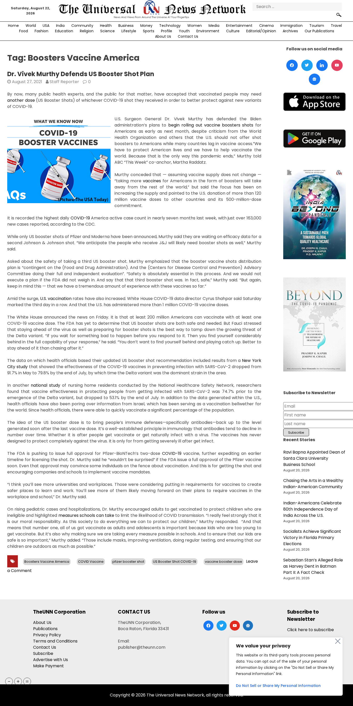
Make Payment (48, 666)
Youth (184, 31)
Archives (290, 31)
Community (82, 25)
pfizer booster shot (128, 561)
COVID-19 (80, 218)
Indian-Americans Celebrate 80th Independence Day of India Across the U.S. (312, 509)
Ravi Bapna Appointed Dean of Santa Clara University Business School (314, 458)
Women (194, 25)
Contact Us (188, 36)
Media (214, 25)
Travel (336, 25)
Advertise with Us (50, 660)
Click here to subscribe (310, 630)
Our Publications (319, 31)
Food (23, 31)
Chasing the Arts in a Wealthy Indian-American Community (313, 484)
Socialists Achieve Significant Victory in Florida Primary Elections (312, 537)
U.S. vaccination (56, 299)
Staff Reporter (64, 82)
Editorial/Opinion (261, 31)
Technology (170, 25)
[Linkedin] (321, 65)
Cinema (266, 25)
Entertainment (239, 25)
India (60, 25)
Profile (166, 31)
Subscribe (43, 653)
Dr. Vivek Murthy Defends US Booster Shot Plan (80, 74)
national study (45, 385)
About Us (163, 36)
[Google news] (314, 79)
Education (64, 31)
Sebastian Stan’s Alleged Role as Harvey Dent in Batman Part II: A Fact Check (313, 566)
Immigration (291, 25)
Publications (45, 629)
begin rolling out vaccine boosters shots (211, 125)
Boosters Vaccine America (46, 561)
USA (46, 25)
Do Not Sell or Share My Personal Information (278, 685)
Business (126, 25)
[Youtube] (336, 65)
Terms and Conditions (55, 641)
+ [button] (18, 681)
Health (106, 25)
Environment (207, 31)
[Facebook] (292, 65)
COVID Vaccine (91, 561)
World (31, 25)
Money (146, 25)
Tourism (316, 25)
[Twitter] (307, 65)
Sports (148, 31)
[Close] (337, 641)
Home (13, 25)
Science (107, 31)
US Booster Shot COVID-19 (174, 561)
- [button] (9, 681)
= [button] (27, 681)
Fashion (41, 31)
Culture (233, 31)
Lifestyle (128, 31)
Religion (87, 31)
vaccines (152, 181)
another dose (21, 100)
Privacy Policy (47, 635)
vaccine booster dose (223, 561)
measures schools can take (86, 515)
